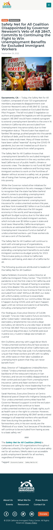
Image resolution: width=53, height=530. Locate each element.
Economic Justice (17, 462)
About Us (8, 500)
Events (9, 504)
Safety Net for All (31, 462)
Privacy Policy (31, 523)
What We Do (24, 500)
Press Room (41, 500)
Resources (23, 504)
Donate (43, 514)
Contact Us (39, 504)
